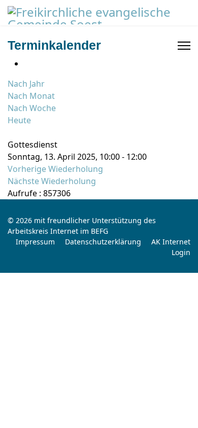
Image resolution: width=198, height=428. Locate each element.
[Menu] (184, 45)
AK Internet (170, 241)
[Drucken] (27, 63)
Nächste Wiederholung (52, 181)
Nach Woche (32, 108)
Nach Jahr (26, 83)
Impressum (35, 241)
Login (181, 252)
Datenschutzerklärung (103, 241)
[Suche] (11, 132)
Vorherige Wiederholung (55, 168)
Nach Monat (31, 95)
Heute (19, 120)
